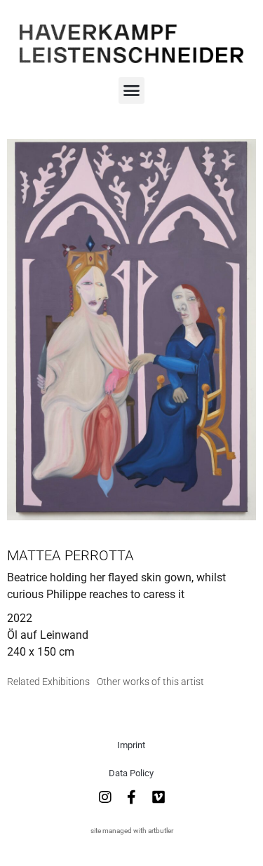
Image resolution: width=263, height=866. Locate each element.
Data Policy (131, 773)
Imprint (131, 745)
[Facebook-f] (132, 797)
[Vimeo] (158, 797)
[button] (132, 90)
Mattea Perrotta (70, 555)
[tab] (48, 682)
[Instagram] (105, 797)
